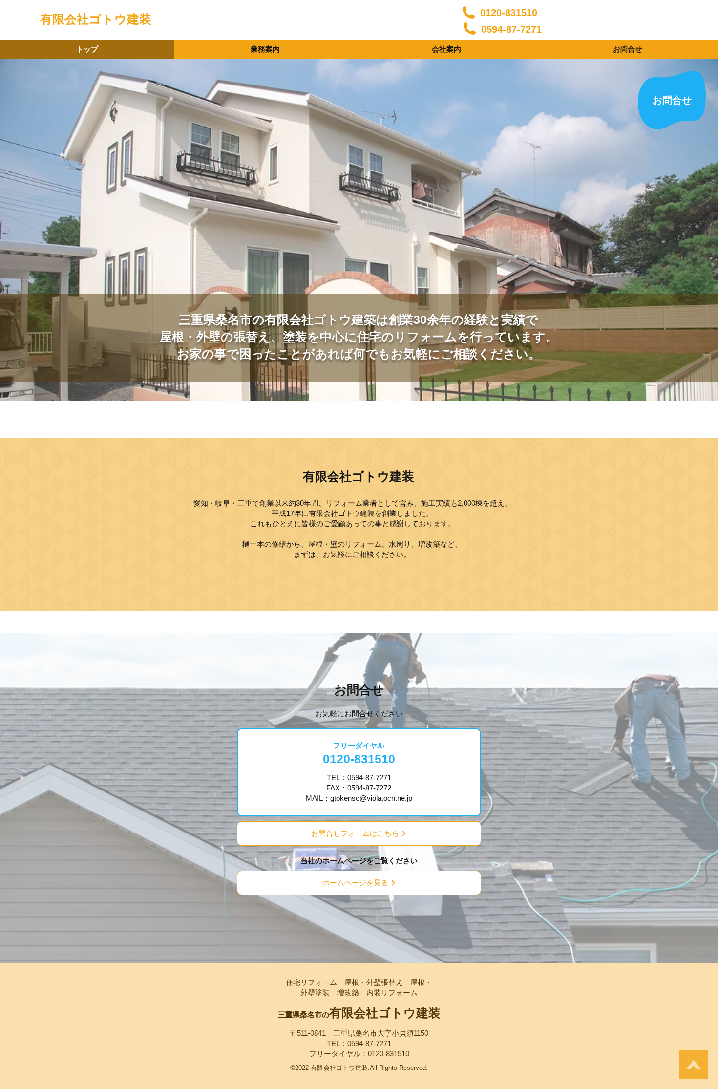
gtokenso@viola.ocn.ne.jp (371, 798)
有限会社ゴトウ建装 (95, 19)
